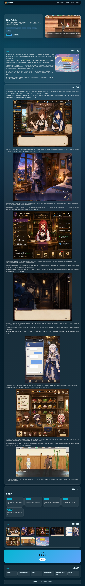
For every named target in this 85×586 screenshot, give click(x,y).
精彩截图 (72, 2)
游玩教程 (62, 2)
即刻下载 (77, 2)
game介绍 (57, 2)
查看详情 (16, 34)
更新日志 (67, 2)
